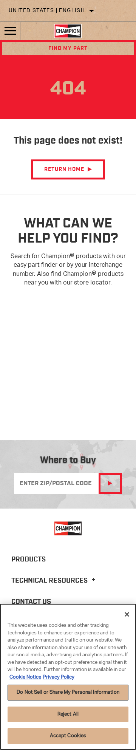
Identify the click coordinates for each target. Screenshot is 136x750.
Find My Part (68, 48)
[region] (68, 677)
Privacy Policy (58, 677)
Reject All (68, 714)
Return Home (64, 169)
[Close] (127, 614)
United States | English (47, 11)
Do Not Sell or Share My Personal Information (68, 692)
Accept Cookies (68, 735)
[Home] (67, 31)
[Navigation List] (10, 31)
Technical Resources (50, 580)
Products (28, 559)
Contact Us (31, 601)
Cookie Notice (25, 677)
